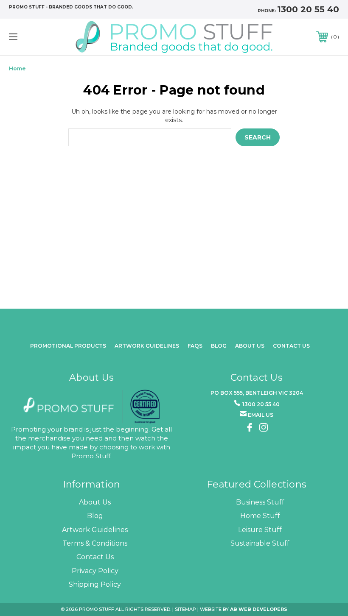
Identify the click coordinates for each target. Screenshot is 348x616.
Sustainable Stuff (259, 543)
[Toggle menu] (42, 36)
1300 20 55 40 (308, 9)
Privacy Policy (95, 571)
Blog (219, 346)
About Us (95, 502)
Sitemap (185, 609)
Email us (260, 415)
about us (249, 346)
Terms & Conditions (94, 543)
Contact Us (291, 346)
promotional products (68, 346)
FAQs (195, 346)
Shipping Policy (95, 584)
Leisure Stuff (260, 530)
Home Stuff (260, 516)
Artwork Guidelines (147, 346)
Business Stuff (260, 502)
